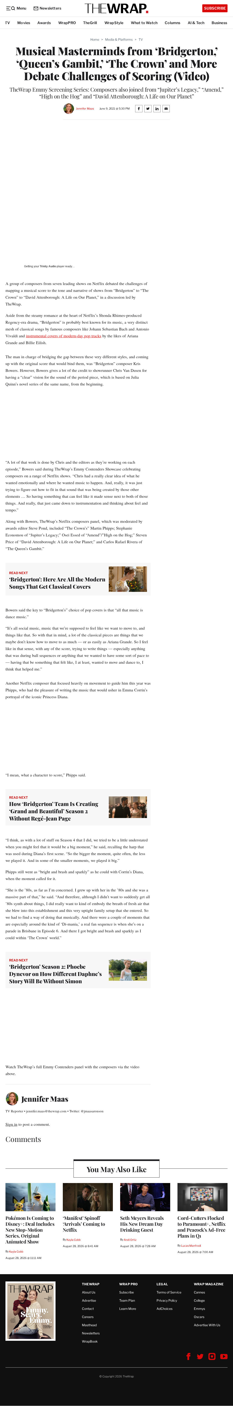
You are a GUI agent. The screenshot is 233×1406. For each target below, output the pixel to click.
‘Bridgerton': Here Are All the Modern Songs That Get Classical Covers (57, 582)
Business (219, 23)
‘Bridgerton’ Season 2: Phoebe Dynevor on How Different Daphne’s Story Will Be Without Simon (55, 974)
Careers (88, 1317)
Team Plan (127, 1300)
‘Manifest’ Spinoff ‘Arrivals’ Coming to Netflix (84, 1224)
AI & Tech (196, 23)
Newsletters (50, 8)
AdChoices (164, 1309)
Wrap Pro (128, 1284)
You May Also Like (117, 1169)
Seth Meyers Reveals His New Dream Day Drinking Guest (142, 1224)
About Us (88, 1292)
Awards (44, 23)
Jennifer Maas (85, 108)
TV (7, 23)
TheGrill (90, 23)
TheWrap (90, 1284)
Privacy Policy (167, 1300)
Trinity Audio (48, 266)
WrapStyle (114, 23)
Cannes (199, 1292)
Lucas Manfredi (191, 1245)
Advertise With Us (207, 1325)
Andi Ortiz (130, 1239)
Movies (23, 23)
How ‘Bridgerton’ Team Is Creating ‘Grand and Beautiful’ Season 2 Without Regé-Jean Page (53, 811)
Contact (88, 1309)
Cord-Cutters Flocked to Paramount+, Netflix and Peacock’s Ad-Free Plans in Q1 (201, 1226)
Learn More (127, 1309)
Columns (172, 23)
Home (94, 39)
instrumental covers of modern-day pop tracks (63, 335)
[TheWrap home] (116, 8)
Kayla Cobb (16, 1251)
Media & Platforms (119, 39)
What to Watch (144, 23)
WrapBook (90, 1341)
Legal (162, 1284)
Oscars (199, 1317)
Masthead (89, 1325)
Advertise (89, 1300)
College (199, 1300)
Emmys (199, 1309)
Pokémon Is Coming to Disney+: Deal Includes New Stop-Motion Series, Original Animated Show (29, 1229)
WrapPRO (67, 23)
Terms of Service (169, 1292)
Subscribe (215, 8)
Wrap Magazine (209, 1284)
